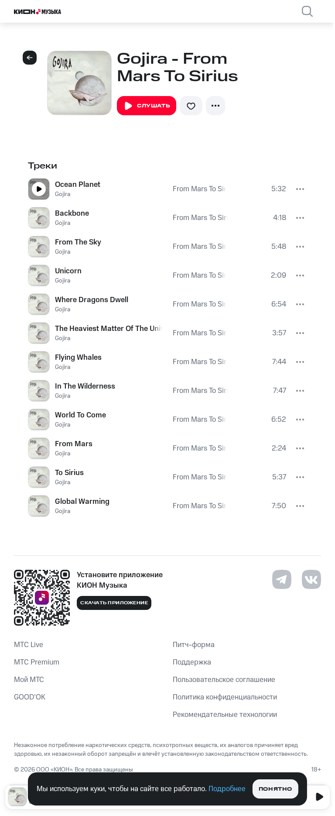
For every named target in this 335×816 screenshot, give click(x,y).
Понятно (275, 789)
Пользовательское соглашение (224, 680)
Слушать (153, 106)
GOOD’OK (29, 697)
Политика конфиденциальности (225, 697)
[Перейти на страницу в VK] (311, 579)
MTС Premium (36, 662)
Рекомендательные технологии (225, 714)
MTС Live (28, 645)
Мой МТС (29, 680)
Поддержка (192, 662)
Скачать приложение (114, 603)
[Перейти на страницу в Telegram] (281, 579)
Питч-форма (194, 645)
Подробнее (227, 789)
